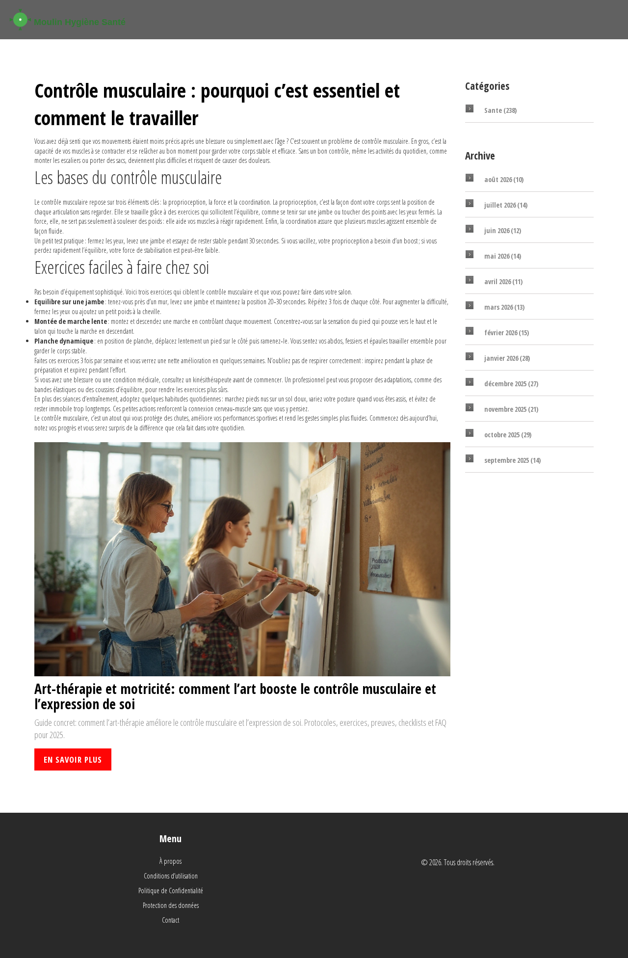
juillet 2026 (505, 205)
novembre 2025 (511, 409)
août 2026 (503, 179)
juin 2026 (502, 230)
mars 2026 (504, 307)
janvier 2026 (507, 358)
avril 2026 (503, 281)
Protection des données (171, 905)
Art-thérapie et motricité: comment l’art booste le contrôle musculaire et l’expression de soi (235, 696)
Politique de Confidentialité (170, 890)
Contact (170, 920)
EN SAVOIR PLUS (73, 759)
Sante (500, 110)
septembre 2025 (512, 460)
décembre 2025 (511, 383)
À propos (170, 861)
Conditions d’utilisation (171, 875)
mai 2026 (502, 256)
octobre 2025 (507, 434)
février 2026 (506, 332)
